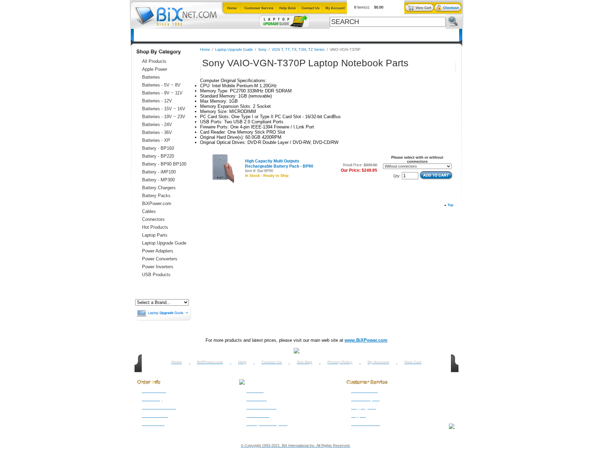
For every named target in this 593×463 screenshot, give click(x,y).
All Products (350, 35)
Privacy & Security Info (266, 424)
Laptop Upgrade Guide (263, 35)
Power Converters (159, 258)
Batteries (167, 35)
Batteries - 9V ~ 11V (162, 92)
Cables (224, 35)
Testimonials (257, 416)
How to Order (154, 391)
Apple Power (154, 69)
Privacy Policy (339, 362)
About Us (255, 391)
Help (242, 362)
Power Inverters (157, 266)
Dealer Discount (365, 424)
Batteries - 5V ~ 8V (161, 85)
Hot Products (155, 227)
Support (358, 416)
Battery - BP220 (158, 156)
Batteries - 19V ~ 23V (163, 116)
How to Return (364, 391)
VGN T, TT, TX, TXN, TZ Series (298, 49)
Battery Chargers (159, 187)
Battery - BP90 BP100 (164, 164)
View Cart (412, 362)
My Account (378, 362)
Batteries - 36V (157, 132)
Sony (262, 49)
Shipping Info (363, 407)
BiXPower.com (386, 35)
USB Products (156, 274)
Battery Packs (156, 195)
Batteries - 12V (157, 100)
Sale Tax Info (153, 424)
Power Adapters (312, 35)
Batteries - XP (156, 140)
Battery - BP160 (158, 148)
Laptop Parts (154, 235)
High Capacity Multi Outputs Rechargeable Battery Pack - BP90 (279, 164)
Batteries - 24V (157, 124)
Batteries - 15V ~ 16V (163, 108)
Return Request (365, 399)
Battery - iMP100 (159, 171)
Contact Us (271, 362)
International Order (159, 407)
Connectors (197, 35)
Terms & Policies (261, 407)
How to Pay (152, 399)
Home (144, 35)
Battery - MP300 (158, 179)
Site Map (304, 362)
